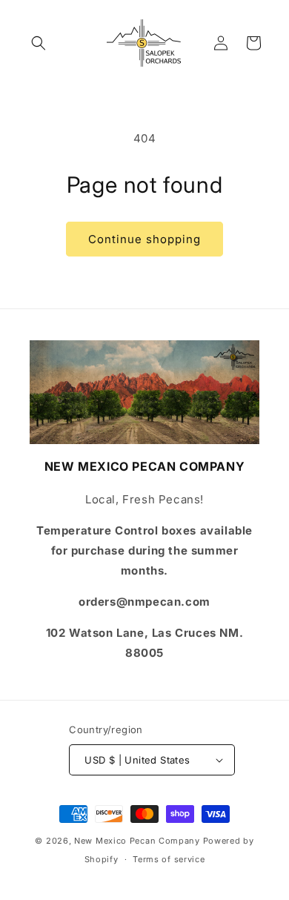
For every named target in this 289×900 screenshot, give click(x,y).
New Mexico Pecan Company (138, 841)
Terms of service (169, 859)
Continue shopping (144, 239)
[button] (38, 43)
